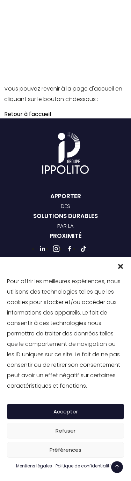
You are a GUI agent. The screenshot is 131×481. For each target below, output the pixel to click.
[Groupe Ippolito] (28, 15)
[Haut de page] (117, 467)
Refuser (65, 430)
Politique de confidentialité (84, 466)
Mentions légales (34, 466)
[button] (120, 265)
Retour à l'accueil (27, 114)
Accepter (65, 411)
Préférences (65, 449)
